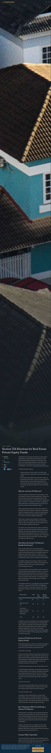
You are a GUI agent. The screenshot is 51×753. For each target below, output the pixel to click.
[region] (25, 748)
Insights (9, 446)
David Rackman (7, 462)
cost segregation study (37, 583)
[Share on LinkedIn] (4, 469)
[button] (49, 2)
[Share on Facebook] (8, 469)
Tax (5, 466)
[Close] (49, 748)
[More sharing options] (11, 469)
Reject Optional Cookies (38, 748)
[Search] (46, 2)
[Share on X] (6, 469)
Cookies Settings (38, 745)
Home (4, 446)
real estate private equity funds (41, 465)
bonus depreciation (38, 631)
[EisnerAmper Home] (8, 2)
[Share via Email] (9, 469)
